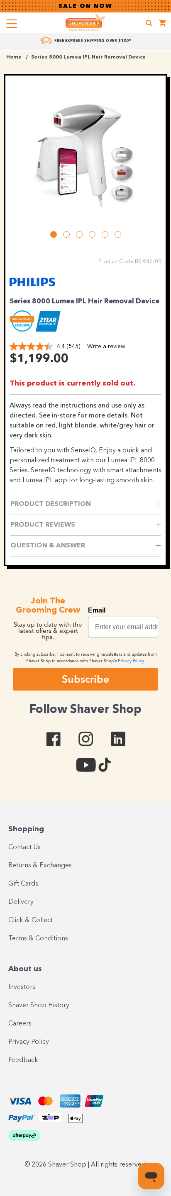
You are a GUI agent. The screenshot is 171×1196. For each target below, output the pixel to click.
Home (14, 57)
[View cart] (163, 24)
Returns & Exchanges (40, 865)
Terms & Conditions (38, 938)
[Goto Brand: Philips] (32, 287)
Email (96, 610)
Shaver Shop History (38, 1005)
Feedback (23, 1060)
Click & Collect (30, 920)
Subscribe (85, 679)
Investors (21, 987)
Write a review (106, 346)
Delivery (21, 902)
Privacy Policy (28, 1042)
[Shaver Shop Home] (85, 22)
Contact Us (24, 847)
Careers (20, 1023)
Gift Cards (23, 884)
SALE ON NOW (85, 6)
